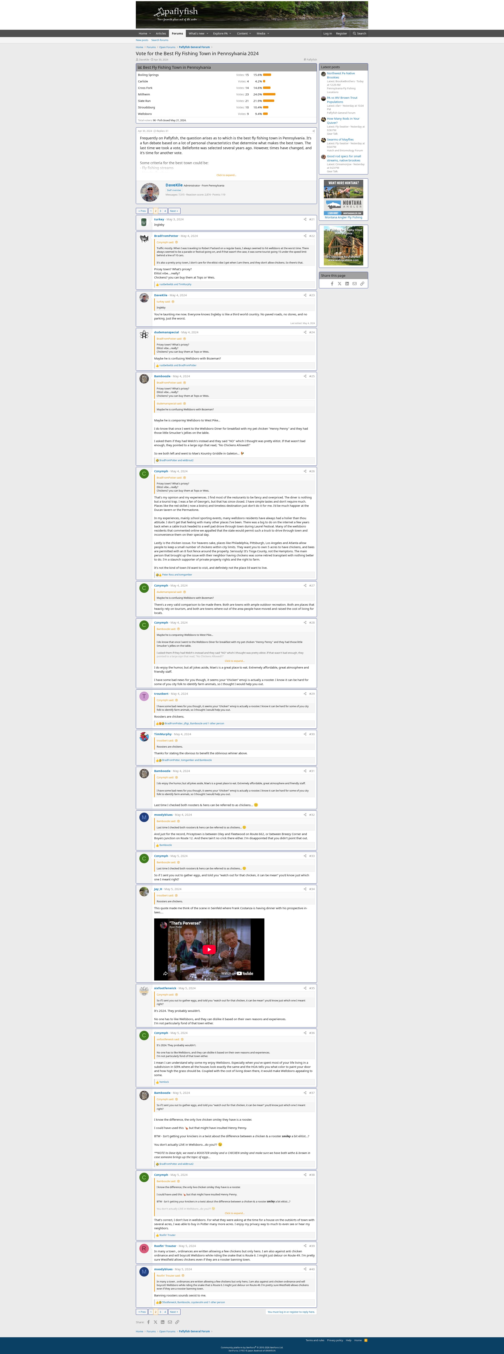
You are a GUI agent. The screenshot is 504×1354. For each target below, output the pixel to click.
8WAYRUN (270, 1350)
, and (187, 760)
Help (348, 1340)
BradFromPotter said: (169, 338)
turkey (159, 219)
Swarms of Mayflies (340, 139)
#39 (312, 1246)
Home (143, 33)
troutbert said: (165, 740)
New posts (142, 40)
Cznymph (161, 471)
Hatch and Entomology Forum (345, 150)
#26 (312, 471)
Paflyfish (312, 59)
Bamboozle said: (166, 629)
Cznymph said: (165, 242)
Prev (143, 211)
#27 (312, 585)
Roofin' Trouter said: (168, 1275)
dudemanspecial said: (169, 403)
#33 (312, 856)
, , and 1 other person (194, 723)
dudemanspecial (166, 332)
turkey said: (163, 301)
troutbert (161, 694)
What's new (196, 33)
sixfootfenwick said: (168, 1039)
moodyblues (163, 815)
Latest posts (330, 67)
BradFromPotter (166, 236)
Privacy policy (335, 1340)
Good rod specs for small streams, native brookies (344, 158)
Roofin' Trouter (165, 1246)
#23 (312, 295)
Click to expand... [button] (226, 175)
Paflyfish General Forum (341, 113)
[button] (150, 33)
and (175, 284)
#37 (312, 1093)
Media (261, 33)
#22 (312, 236)
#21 (312, 219)
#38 (312, 1175)
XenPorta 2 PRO (237, 1350)
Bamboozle (162, 376)
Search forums (159, 40)
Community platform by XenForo (252, 1347)
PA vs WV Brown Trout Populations (342, 100)
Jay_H (158, 889)
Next (173, 211)
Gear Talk (332, 133)
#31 (312, 771)
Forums (177, 33)
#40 (312, 1269)
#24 (312, 332)
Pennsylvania (216, 185)
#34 (312, 889)
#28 (312, 622)
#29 (312, 694)
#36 (312, 1033)
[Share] (313, 131)
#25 (312, 376)
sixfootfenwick (165, 988)
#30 (312, 734)
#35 (312, 988)
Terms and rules (315, 1340)
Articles (161, 33)
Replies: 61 (163, 131)
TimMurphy (163, 734)
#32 (312, 815)
